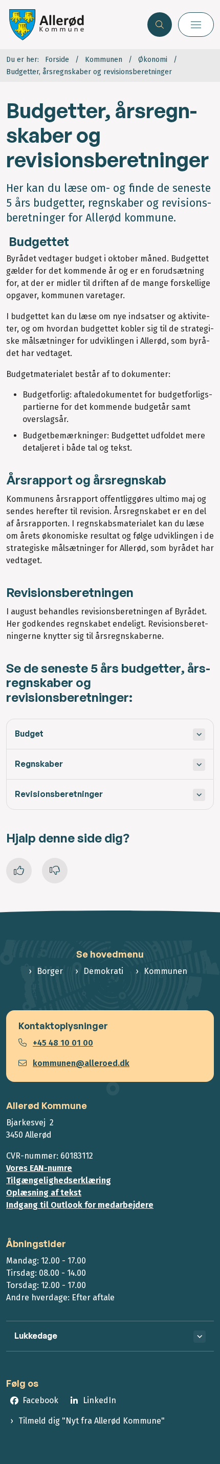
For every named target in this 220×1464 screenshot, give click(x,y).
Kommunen (165, 971)
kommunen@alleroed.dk (81, 1063)
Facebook (40, 1400)
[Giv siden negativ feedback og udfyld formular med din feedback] (55, 870)
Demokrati (103, 971)
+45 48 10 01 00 (63, 1043)
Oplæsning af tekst (43, 1192)
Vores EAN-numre (39, 1168)
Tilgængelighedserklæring (58, 1180)
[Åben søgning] (159, 24)
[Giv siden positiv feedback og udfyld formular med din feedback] (19, 870)
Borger (50, 971)
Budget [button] (29, 733)
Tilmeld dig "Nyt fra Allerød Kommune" (91, 1421)
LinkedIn (99, 1400)
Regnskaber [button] (39, 764)
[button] (196, 24)
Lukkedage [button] (35, 1335)
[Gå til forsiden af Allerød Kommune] (73, 24)
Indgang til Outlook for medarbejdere (79, 1205)
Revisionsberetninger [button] (59, 794)
